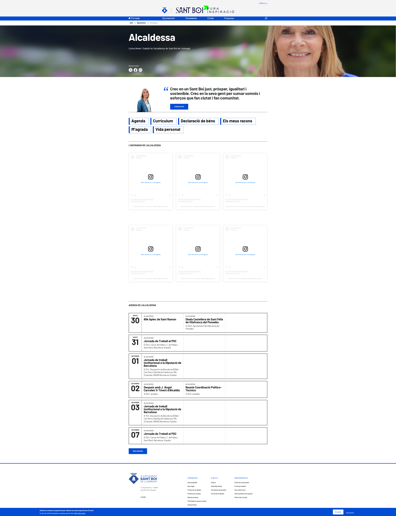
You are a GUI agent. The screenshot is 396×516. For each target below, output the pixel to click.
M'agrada (139, 130)
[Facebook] (135, 70)
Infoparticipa (192, 505)
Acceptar (338, 512)
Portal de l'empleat (217, 494)
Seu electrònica (240, 490)
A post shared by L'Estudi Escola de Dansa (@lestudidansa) (245, 206)
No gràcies (350, 513)
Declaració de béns (198, 121)
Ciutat (210, 18)
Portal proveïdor (240, 486)
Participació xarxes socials (196, 501)
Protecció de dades (194, 490)
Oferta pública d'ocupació (244, 494)
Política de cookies (194, 494)
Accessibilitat (192, 482)
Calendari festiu (216, 486)
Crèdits (143, 497)
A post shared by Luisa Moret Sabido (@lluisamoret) (151, 206)
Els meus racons (237, 121)
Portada (135, 18)
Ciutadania (191, 18)
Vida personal (168, 130)
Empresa (229, 18)
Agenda (138, 121)
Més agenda (138, 451)
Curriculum (163, 121)
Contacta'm (179, 107)
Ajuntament (168, 18)
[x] (130, 70)
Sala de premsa (192, 497)
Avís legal (190, 486)
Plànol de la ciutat (241, 497)
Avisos (213, 482)
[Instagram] (140, 70)
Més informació (79, 513)
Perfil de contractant (242, 482)
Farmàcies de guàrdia (218, 490)
